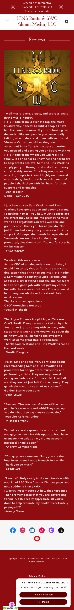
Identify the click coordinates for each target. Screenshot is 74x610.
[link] (37, 22)
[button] (9, 21)
